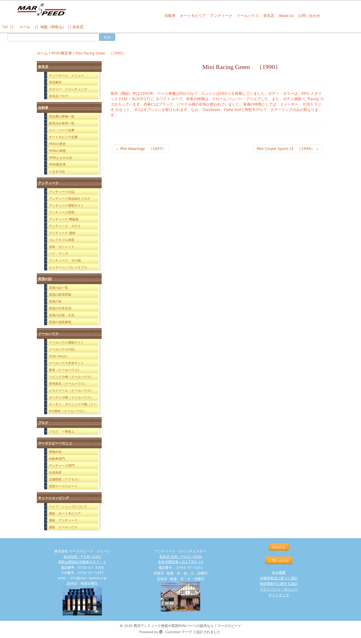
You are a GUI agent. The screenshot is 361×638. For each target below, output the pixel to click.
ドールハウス (248, 15)
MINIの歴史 (57, 144)
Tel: (5, 26)
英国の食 (55, 301)
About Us (286, 15)
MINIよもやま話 (60, 157)
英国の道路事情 (60, 322)
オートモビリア (193, 15)
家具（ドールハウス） (65, 370)
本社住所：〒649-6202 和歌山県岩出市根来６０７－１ (82, 559)
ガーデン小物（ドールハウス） (71, 397)
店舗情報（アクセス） (65, 479)
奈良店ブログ (58, 96)
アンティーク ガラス (65, 226)
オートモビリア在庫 (63, 137)
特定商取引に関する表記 (279, 583)
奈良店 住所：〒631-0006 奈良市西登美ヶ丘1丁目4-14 (180, 559)
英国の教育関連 (60, 294)
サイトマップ (278, 595)
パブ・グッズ (58, 253)
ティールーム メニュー (66, 75)
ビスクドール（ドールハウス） (71, 390)
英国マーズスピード (63, 486)
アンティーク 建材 (62, 233)
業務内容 (55, 452)
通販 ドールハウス (63, 527)
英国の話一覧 (58, 287)
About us (279, 546)
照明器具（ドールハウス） (68, 383)
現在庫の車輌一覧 (61, 116)
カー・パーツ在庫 (61, 130)
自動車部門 (57, 458)
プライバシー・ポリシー (279, 589)
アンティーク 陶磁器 (64, 219)
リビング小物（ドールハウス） (71, 376)
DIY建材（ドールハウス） (67, 411)
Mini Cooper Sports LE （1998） (288, 148)
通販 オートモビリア (65, 513)
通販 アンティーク (63, 520)
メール (24, 26)
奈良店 (268, 15)
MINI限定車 (62, 53)
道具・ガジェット (61, 246)
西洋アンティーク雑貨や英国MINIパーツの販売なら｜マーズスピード (187, 625)
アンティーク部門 (61, 465)
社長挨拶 (55, 472)
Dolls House (58, 356)
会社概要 (279, 572)
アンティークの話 (61, 191)
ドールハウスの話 (61, 349)
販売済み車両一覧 (61, 123)
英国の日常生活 (60, 308)
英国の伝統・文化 (61, 315)
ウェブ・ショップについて (68, 506)
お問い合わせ (309, 15)
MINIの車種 (57, 150)
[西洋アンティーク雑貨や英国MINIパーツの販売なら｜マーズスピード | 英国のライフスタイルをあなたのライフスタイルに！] (41, 9)
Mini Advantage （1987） (140, 148)
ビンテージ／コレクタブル (68, 267)
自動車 (170, 15)
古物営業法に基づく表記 (279, 578)
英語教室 (55, 82)
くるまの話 (57, 171)
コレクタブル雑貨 (61, 240)
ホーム (42, 53)
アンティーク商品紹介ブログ (69, 198)
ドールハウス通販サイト (66, 342)
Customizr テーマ (178, 631)
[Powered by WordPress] (160, 631)
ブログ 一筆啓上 (61, 431)
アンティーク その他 (65, 260)
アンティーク (221, 15)
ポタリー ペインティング (68, 89)
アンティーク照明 (61, 212)
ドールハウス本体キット (66, 363)
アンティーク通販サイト (66, 205)
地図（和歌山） (53, 26)
